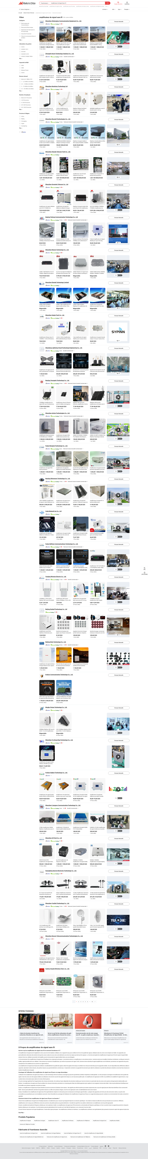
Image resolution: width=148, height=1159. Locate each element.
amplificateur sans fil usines (69, 6)
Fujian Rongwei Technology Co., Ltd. (56, 446)
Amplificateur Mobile (114, 1120)
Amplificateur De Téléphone (83, 1120)
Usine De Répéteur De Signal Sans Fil (72, 1133)
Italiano (74, 1148)
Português (69, 1148)
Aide (113, 9)
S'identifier (127, 4)
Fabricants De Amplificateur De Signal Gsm (57, 1137)
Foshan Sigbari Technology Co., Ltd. (56, 772)
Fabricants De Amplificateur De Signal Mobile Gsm (31, 1137)
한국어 (86, 1148)
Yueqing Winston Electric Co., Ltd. (55, 576)
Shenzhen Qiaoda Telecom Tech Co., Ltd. (58, 152)
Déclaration (50, 1146)
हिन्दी (100, 1148)
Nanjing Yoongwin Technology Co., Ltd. (57, 380)
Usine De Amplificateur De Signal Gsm (29, 1133)
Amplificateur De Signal (25, 1120)
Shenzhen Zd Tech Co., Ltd (53, 838)
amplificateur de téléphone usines (97, 6)
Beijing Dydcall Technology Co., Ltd (56, 609)
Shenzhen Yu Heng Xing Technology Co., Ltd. (59, 740)
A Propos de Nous (42, 1146)
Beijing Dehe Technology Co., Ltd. (55, 642)
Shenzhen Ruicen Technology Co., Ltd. (57, 250)
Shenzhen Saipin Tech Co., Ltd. (54, 315)
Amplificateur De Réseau (67, 1120)
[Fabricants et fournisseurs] (26, 3)
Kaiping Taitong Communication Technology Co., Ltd (61, 217)
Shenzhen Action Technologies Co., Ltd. (57, 413)
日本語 (48, 1148)
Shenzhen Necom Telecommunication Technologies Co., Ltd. (64, 936)
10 (92, 1001)
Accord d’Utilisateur (58, 1146)
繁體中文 (43, 1148)
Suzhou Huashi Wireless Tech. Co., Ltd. (57, 969)
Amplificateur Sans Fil (53, 1120)
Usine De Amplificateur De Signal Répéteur (51, 1133)
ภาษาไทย (105, 1148)
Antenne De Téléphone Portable (27, 1124)
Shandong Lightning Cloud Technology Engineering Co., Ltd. (63, 348)
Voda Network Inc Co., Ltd (53, 511)
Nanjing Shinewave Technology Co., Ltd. (57, 478)
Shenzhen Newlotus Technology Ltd (56, 86)
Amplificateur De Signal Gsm (99, 1120)
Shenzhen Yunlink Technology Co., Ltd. (57, 903)
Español (58, 1148)
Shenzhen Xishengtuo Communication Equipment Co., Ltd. (63, 21)
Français (53, 1148)
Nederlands (95, 1148)
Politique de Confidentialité (69, 1146)
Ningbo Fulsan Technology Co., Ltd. (56, 707)
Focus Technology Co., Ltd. (73, 1151)
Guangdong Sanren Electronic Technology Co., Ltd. (61, 871)
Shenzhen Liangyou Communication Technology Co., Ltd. (63, 805)
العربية (90, 1148)
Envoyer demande (118, 21)
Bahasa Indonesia (122, 1148)
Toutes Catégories (25, 9)
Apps (119, 9)
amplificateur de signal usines (55, 6)
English (33, 1148)
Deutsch (63, 1148)
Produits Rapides (94, 1146)
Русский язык (80, 1148)
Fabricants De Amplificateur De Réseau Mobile (104, 1137)
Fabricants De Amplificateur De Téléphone (80, 1137)
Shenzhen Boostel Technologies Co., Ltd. (58, 119)
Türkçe (109, 1148)
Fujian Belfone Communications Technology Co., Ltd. (61, 544)
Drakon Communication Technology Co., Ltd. (59, 674)
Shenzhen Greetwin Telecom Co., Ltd (56, 184)
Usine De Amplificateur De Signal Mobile (93, 1133)
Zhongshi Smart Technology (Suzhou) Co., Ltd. (59, 53)
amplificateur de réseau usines (82, 6)
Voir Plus (21, 1112)
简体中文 (38, 1148)
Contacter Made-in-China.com (83, 1146)
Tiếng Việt (115, 1148)
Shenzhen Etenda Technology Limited (57, 282)
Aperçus (101, 1146)
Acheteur (104, 9)
